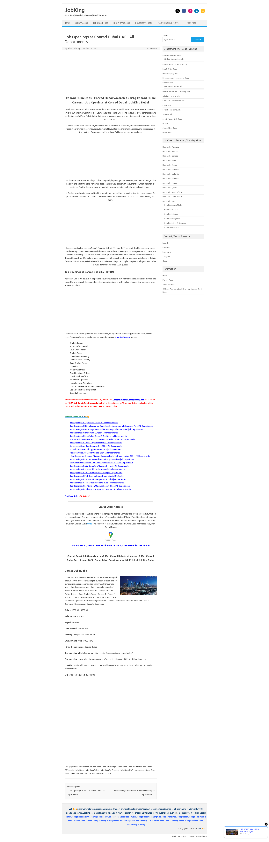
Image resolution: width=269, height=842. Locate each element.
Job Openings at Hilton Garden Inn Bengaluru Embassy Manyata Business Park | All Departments (111, 426)
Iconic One (176, 836)
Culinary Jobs (81, 23)
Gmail (165, 261)
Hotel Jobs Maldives (171, 170)
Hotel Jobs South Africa (172, 192)
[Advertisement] (111, 72)
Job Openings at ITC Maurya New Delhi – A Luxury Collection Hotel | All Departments (106, 429)
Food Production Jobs (137, 767)
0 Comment (152, 48)
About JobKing (169, 284)
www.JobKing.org (122, 337)
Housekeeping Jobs (143, 23)
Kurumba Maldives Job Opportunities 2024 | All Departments (96, 449)
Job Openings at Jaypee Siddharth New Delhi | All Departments (97, 469)
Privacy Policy (168, 280)
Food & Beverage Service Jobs (114, 767)
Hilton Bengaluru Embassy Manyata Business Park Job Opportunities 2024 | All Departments (110, 456)
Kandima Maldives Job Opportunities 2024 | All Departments (96, 446)
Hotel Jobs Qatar (170, 188)
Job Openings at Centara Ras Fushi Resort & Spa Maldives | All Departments (102, 459)
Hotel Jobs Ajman (171, 209)
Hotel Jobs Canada (170, 156)
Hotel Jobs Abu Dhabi (173, 205)
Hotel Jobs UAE (126, 770)
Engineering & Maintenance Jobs (176, 78)
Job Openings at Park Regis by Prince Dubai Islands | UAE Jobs (97, 476)
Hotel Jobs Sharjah (171, 228)
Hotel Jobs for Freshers (109, 770)
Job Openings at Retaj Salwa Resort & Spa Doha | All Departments (98, 436)
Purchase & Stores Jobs (173, 86)
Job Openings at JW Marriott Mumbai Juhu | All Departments (96, 473)
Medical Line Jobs (170, 128)
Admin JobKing (74, 48)
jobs (176, 813)
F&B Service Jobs (100, 23)
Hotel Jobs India (169, 160)
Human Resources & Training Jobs (176, 92)
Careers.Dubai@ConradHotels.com (128, 400)
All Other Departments (168, 23)
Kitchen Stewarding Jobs (174, 59)
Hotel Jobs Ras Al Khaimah (175, 223)
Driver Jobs (167, 132)
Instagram (167, 252)
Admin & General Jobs (171, 96)
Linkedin (166, 243)
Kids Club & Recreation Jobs (174, 101)
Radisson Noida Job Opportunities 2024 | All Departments (95, 453)
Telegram (166, 256)
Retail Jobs (167, 105)
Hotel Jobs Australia (171, 147)
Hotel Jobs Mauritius (171, 178)
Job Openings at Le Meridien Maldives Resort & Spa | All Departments (100, 486)
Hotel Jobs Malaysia (171, 174)
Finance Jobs (168, 83)
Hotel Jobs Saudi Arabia (172, 197)
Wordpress (202, 836)
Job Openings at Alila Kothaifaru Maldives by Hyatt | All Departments (99, 466)
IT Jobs (166, 123)
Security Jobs (85, 773)
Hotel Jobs (79, 770)
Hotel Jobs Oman (170, 183)
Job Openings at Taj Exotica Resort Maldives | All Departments (97, 483)
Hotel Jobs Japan (170, 165)
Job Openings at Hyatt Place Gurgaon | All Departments (94, 433)
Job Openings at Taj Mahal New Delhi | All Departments (94, 423)
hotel (89, 524)
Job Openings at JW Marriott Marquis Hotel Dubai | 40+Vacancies (98, 479)
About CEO (191, 23)
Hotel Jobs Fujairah (172, 219)
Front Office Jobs (121, 23)
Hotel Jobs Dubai (92, 770)
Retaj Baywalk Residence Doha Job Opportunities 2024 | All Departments (101, 463)
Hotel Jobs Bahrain (170, 151)
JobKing (75, 10)
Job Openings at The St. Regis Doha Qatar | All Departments (96, 443)
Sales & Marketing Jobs (172, 110)
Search (165, 35)
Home (67, 23)
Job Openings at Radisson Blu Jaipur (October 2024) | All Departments (100, 489)
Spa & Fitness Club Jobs (102, 773)
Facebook (166, 247)
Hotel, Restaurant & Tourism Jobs (87, 767)
